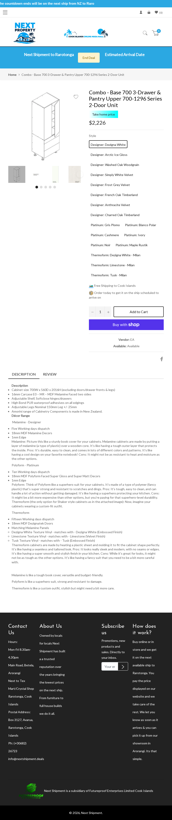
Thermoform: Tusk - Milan (109, 275)
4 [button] (50, 187)
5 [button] (54, 187)
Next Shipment (91, 813)
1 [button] (36, 187)
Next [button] (79, 174)
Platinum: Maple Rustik (132, 245)
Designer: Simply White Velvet (112, 175)
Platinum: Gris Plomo (105, 225)
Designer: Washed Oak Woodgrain (115, 165)
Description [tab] (24, 374)
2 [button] (41, 187)
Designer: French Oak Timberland (114, 195)
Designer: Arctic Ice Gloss (109, 155)
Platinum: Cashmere (105, 235)
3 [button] (45, 187)
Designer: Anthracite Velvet (110, 205)
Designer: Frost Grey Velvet (110, 185)
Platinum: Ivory (134, 235)
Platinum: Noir (100, 245)
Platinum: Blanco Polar (140, 225)
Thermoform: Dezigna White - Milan (115, 255)
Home (12, 74)
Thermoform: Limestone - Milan (113, 265)
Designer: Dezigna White (108, 145)
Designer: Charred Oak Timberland (115, 215)
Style (92, 136)
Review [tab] (50, 374)
